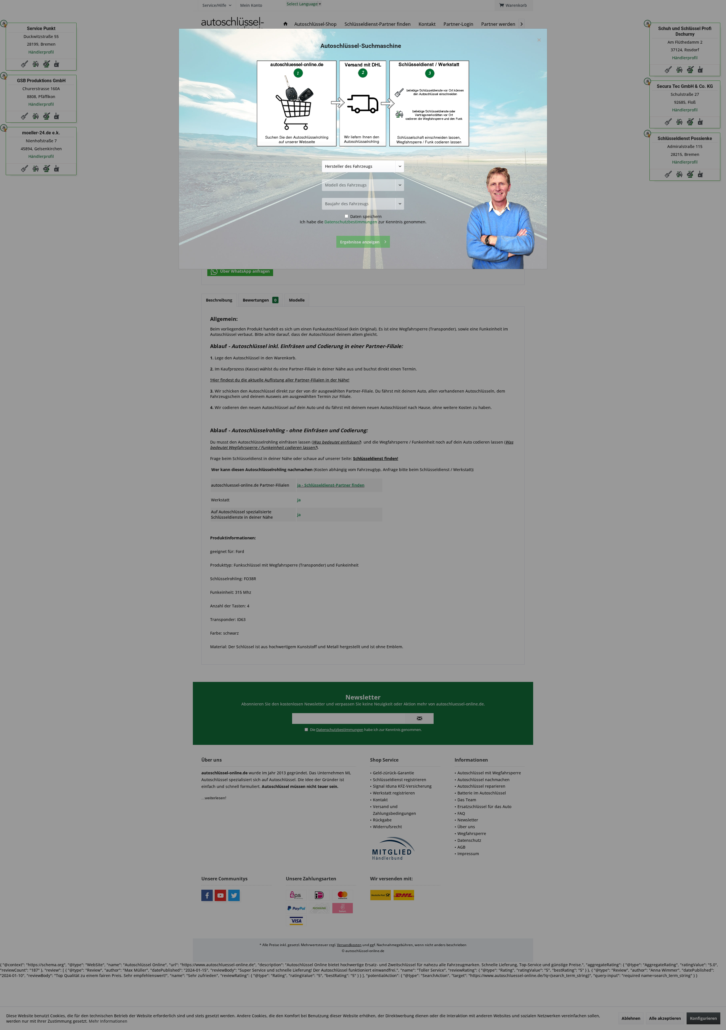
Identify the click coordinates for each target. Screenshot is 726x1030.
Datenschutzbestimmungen (350, 221)
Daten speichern (365, 216)
